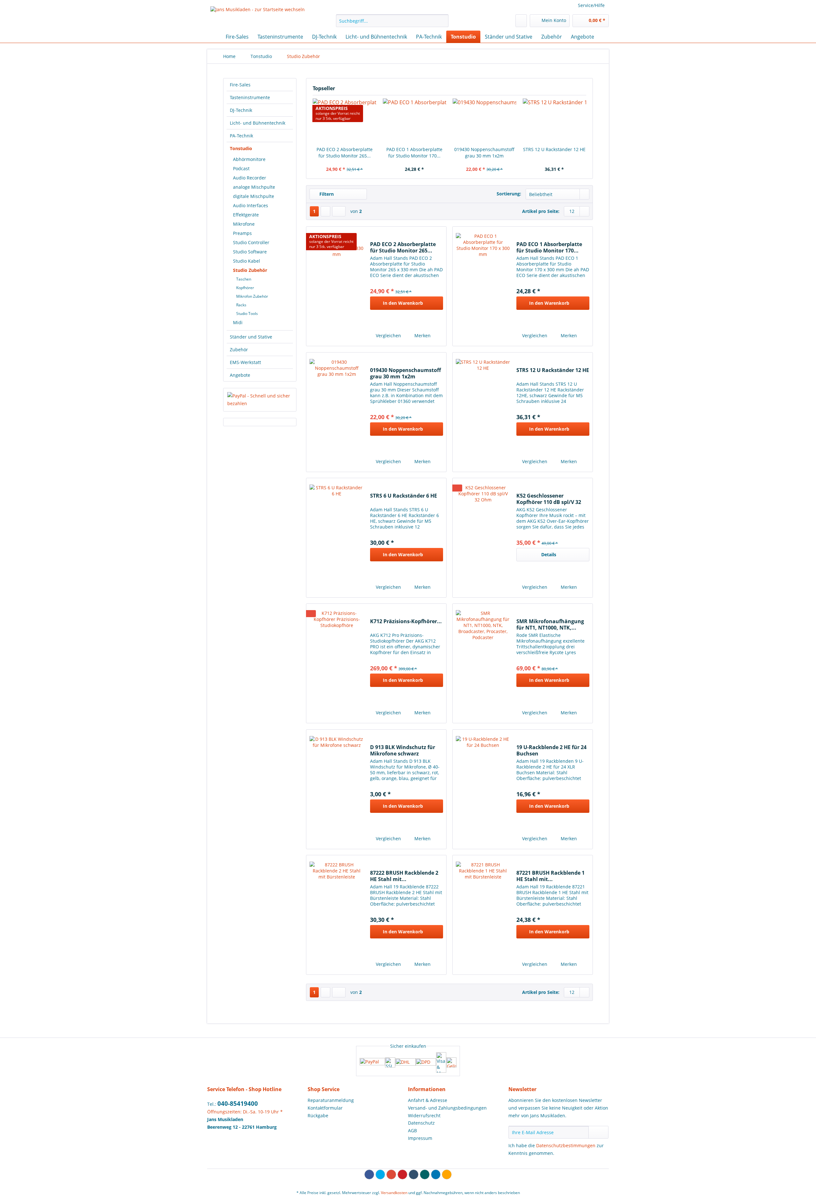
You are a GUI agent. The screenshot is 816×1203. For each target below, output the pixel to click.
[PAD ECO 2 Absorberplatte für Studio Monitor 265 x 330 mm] (337, 286)
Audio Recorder (249, 178)
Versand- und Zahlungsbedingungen (447, 1108)
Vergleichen (388, 335)
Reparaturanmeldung (331, 1100)
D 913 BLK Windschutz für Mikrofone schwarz (402, 750)
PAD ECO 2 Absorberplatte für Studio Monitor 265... (345, 152)
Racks (241, 305)
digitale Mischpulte (253, 196)
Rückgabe (318, 1115)
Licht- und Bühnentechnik (257, 123)
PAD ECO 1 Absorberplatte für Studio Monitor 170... (414, 152)
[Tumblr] (413, 1174)
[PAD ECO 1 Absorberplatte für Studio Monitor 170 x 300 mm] (415, 120)
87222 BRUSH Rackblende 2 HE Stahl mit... (404, 876)
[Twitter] (380, 1174)
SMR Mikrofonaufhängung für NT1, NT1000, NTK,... (550, 624)
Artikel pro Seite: (540, 211)
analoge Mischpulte (254, 187)
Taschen (243, 279)
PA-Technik (241, 136)
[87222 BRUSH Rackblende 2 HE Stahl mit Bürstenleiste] (337, 915)
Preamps (242, 233)
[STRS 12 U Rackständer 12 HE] (554, 120)
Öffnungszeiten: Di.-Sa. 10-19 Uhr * (245, 1112)
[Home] (213, 37)
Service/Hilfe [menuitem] (591, 5)
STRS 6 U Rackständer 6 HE (403, 495)
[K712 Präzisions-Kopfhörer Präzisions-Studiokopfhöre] (337, 663)
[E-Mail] (446, 1174)
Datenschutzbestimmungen (565, 1145)
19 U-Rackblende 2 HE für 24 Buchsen (551, 750)
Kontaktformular (325, 1108)
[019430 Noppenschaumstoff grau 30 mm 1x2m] (484, 120)
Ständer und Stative (251, 337)
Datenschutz (421, 1123)
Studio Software (250, 252)
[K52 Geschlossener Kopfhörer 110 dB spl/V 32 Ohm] (483, 538)
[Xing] (424, 1174)
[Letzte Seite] (339, 211)
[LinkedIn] (436, 1174)
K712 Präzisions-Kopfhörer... (406, 621)
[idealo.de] (451, 1062)
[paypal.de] (372, 1062)
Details (548, 554)
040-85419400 (237, 1103)
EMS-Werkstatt (245, 362)
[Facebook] (369, 1174)
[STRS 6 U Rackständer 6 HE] (337, 538)
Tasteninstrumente (250, 97)
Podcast (241, 168)
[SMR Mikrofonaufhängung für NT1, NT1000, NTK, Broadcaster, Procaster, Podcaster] (483, 663)
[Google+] (391, 1174)
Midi (238, 322)
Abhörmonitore (249, 159)
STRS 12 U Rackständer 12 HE (554, 149)
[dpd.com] (426, 1062)
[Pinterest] (402, 1174)
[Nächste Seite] (325, 211)
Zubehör (239, 349)
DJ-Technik (241, 110)
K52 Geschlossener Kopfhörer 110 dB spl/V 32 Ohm (548, 498)
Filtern (326, 194)
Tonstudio (241, 148)
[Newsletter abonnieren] (598, 1132)
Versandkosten (394, 1192)
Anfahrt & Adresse (427, 1100)
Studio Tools (247, 313)
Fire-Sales (240, 85)
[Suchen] (442, 20)
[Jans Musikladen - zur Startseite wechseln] (257, 16)
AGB (412, 1130)
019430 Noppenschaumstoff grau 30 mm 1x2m (484, 152)
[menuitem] (392, 23)
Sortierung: (509, 194)
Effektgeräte (246, 215)
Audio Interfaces (250, 205)
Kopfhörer (245, 287)
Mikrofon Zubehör (252, 296)
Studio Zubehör (250, 270)
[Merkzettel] (521, 20)
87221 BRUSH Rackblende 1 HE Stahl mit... (550, 876)
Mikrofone (244, 224)
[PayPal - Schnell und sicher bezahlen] (259, 399)
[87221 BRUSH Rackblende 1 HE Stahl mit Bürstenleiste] (483, 915)
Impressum (420, 1138)
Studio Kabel (246, 261)
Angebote (240, 375)
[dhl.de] (405, 1062)
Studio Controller (251, 242)
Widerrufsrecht (424, 1115)
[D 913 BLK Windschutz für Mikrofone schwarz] (337, 789)
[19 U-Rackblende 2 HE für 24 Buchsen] (483, 789)
